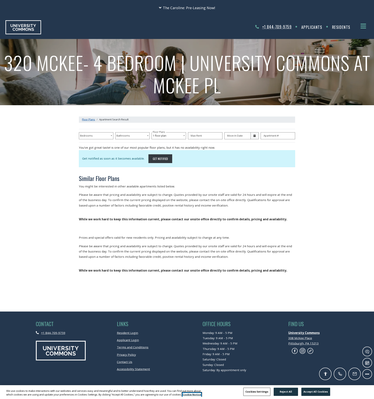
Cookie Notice (192, 394)
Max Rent (196, 135)
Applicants (314, 27)
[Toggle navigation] (363, 26)
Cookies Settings (256, 391)
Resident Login (127, 333)
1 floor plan (160, 134)
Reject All (286, 391)
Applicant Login (128, 340)
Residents (343, 27)
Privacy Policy (126, 354)
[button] (187, 8)
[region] (187, 392)
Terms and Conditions (132, 347)
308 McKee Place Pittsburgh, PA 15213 (304, 338)
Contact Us (124, 362)
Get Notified (162, 158)
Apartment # (271, 135)
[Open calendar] (255, 135)
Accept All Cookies (315, 391)
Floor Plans (88, 119)
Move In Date (235, 135)
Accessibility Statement (133, 369)
